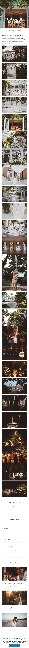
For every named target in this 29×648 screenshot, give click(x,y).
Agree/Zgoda (14, 645)
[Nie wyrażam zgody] (27, 641)
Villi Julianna (11, 35)
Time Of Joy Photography (9, 43)
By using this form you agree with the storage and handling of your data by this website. (14, 546)
